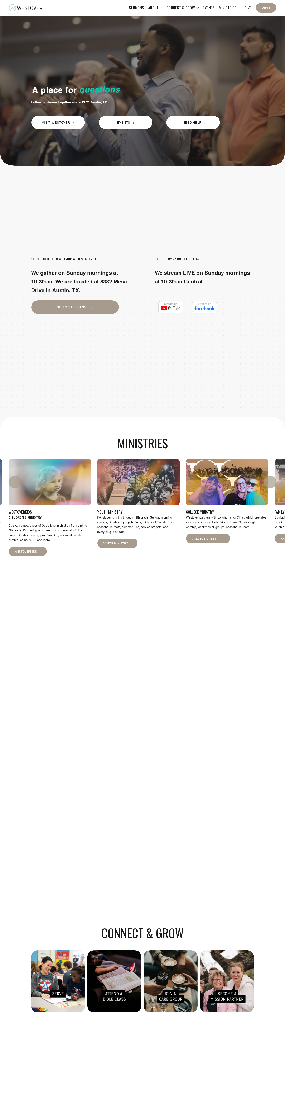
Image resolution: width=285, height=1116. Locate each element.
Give (248, 8)
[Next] (270, 482)
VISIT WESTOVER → (58, 122)
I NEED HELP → (193, 122)
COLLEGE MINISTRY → (208, 538)
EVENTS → (125, 122)
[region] (142, 507)
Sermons (136, 8)
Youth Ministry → (117, 543)
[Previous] (15, 482)
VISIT (266, 8)
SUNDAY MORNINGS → (75, 307)
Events (209, 8)
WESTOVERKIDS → (28, 551)
